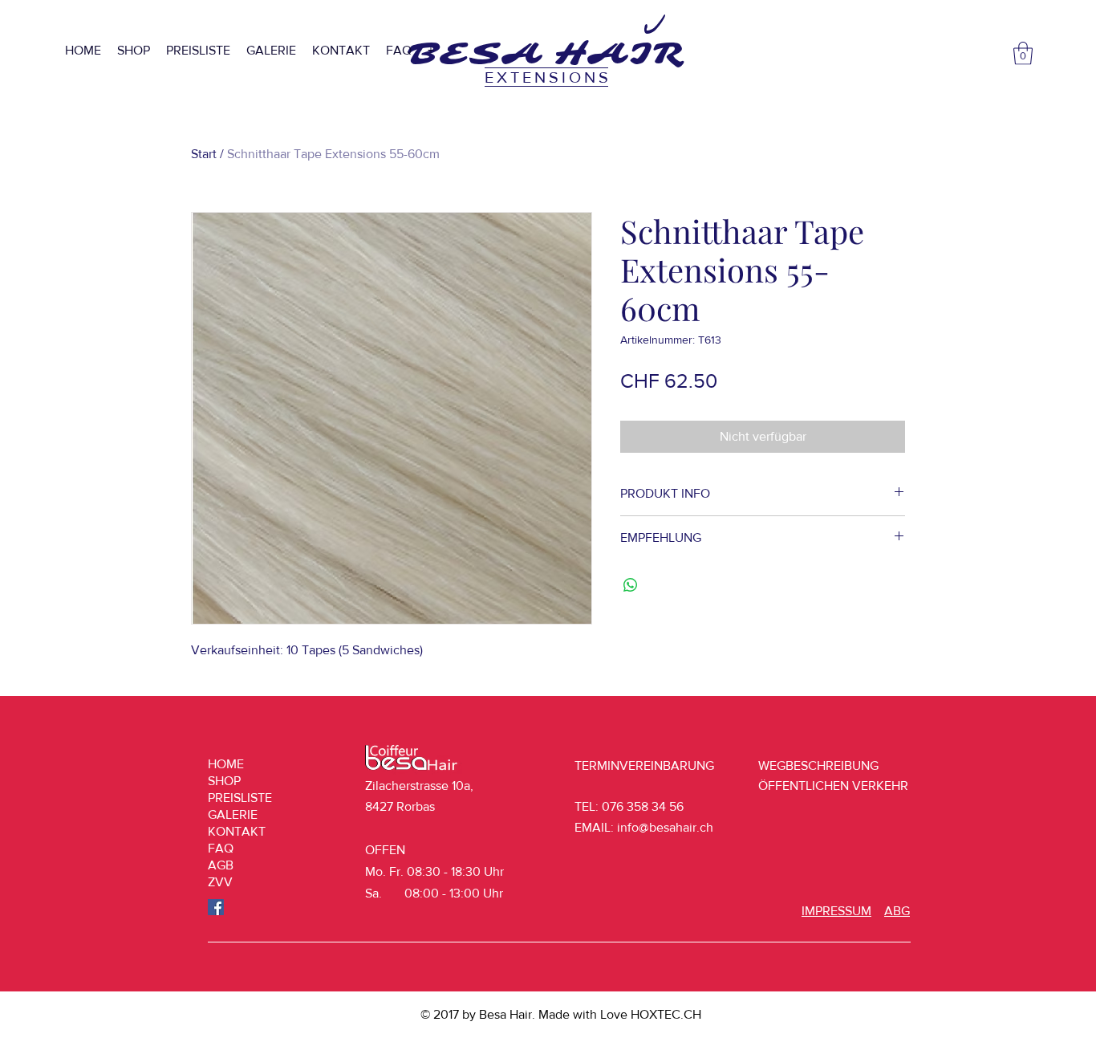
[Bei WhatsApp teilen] (630, 585)
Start (204, 154)
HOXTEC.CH (666, 1014)
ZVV (220, 882)
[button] (1023, 53)
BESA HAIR (546, 54)
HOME (226, 764)
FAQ (220, 848)
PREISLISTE (240, 797)
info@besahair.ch (665, 827)
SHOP (224, 781)
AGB (220, 865)
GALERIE (233, 814)
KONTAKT (237, 831)
